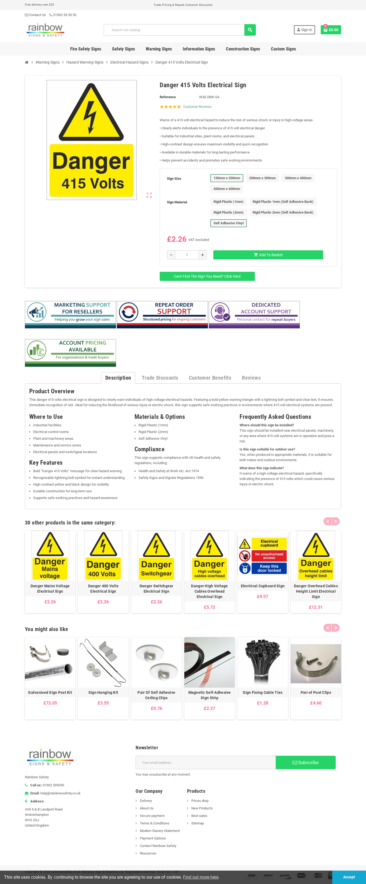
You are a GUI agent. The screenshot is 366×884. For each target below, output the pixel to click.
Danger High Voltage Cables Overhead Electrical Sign (209, 591)
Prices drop (199, 801)
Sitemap (197, 823)
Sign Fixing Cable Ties (262, 692)
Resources (147, 853)
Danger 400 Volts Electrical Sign (103, 588)
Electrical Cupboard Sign (263, 586)
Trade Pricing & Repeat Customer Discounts (183, 5)
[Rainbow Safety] (45, 30)
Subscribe (308, 762)
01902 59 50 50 (62, 15)
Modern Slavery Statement (159, 831)
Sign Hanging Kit (103, 692)
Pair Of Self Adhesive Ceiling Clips (156, 695)
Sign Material (177, 202)
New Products (202, 808)
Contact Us (37, 15)
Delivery (145, 801)
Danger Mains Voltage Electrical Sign (50, 588)
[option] (50, 572)
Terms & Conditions (154, 823)
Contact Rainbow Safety (157, 846)
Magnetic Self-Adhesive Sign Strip (209, 695)
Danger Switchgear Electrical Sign (156, 588)
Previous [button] (327, 521)
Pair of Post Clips (316, 692)
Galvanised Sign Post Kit (50, 692)
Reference (168, 97)
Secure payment (152, 816)
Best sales (199, 816)
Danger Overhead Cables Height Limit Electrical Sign (316, 591)
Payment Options (152, 838)
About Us (146, 808)
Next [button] (336, 521)
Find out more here (200, 877)
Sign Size (174, 179)
